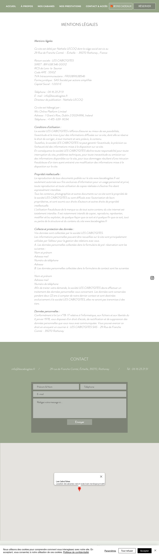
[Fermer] (155, 551)
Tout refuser (127, 550)
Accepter (144, 550)
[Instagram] (152, 278)
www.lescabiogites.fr (96, 221)
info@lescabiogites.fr (23, 369)
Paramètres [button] (110, 550)
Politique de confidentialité (76, 552)
